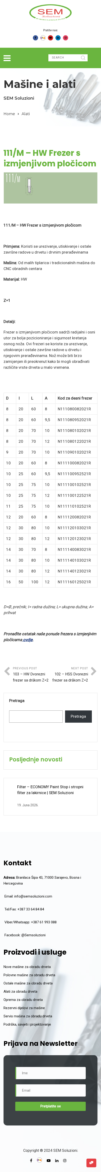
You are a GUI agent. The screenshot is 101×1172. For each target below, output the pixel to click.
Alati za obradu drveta (20, 991)
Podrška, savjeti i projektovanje (27, 1024)
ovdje (27, 639)
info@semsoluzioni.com (33, 896)
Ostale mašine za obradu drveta (28, 983)
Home (9, 114)
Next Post (70, 674)
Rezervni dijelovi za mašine (24, 1008)
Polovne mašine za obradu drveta (29, 975)
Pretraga (16, 700)
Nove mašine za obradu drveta (27, 967)
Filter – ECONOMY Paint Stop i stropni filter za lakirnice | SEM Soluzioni (50, 789)
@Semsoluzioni (33, 935)
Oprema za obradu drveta (23, 1000)
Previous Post (31, 674)
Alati (26, 114)
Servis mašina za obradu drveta (28, 1016)
